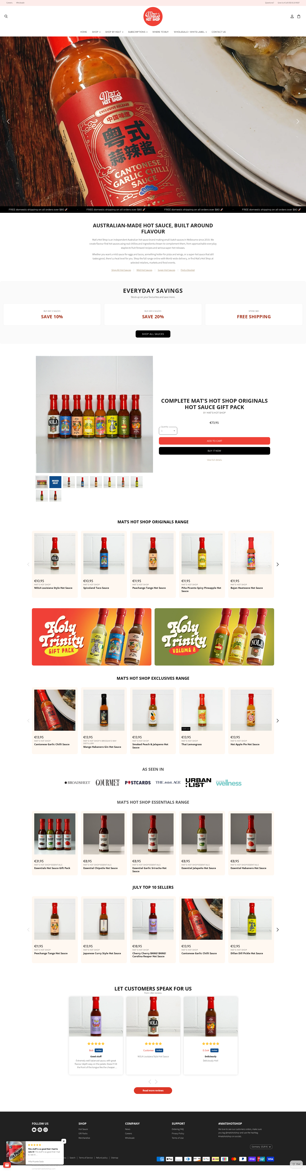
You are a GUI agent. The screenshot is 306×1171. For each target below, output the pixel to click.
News (127, 1129)
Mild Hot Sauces (144, 270)
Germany (260, 1146)
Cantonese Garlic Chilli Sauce (51, 744)
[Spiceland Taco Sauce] (103, 553)
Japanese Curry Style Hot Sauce (102, 953)
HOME (83, 31)
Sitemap (114, 1157)
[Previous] (9, 121)
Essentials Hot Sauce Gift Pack (52, 868)
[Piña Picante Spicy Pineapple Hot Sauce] (202, 553)
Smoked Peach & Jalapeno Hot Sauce (150, 746)
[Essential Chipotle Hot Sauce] (103, 833)
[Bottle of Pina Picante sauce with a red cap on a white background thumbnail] (109, 482)
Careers (9, 3)
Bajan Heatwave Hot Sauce (247, 587)
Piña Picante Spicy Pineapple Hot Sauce (201, 589)
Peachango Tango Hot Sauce (149, 587)
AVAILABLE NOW (34, 147)
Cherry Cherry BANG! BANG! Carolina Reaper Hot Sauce (149, 955)
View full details (214, 460)
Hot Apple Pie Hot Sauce (245, 744)
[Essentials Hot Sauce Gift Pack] (54, 833)
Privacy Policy (178, 1133)
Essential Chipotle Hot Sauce (100, 868)
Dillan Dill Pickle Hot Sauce (247, 953)
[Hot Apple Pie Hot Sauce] (251, 710)
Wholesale (20, 3)
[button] (63, 1141)
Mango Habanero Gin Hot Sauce (102, 746)
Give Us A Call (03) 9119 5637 (289, 3)
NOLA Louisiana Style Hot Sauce (53, 587)
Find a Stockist (188, 270)
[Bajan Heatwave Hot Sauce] (251, 553)
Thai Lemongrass (192, 744)
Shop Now (90, 130)
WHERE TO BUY (160, 31)
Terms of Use (178, 1138)
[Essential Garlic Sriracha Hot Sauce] (153, 833)
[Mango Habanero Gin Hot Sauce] (103, 710)
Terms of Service (86, 1157)
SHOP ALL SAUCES (153, 333)
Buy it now (214, 450)
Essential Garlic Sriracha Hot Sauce (149, 869)
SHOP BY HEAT (113, 31)
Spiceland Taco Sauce (96, 587)
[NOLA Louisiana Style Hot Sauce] (54, 553)
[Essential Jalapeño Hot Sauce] (202, 833)
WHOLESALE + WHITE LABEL (189, 31)
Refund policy (102, 1157)
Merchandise (84, 1138)
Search (72, 1157)
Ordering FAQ (178, 1129)
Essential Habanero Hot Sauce (248, 868)
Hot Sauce (83, 1129)
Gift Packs (83, 1133)
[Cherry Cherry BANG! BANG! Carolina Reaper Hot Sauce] (153, 919)
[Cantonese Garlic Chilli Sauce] (54, 710)
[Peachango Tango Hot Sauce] (153, 553)
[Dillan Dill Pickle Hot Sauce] (251, 919)
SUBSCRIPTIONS (137, 31)
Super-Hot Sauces (166, 270)
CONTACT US (219, 31)
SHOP (95, 31)
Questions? (269, 3)
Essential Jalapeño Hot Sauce (199, 868)
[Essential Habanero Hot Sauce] (251, 833)
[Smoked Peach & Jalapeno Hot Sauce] (153, 710)
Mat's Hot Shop (216, 412)
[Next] (297, 121)
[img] (96, 1044)
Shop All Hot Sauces (121, 270)
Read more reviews (153, 1090)
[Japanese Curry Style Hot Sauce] (103, 919)
